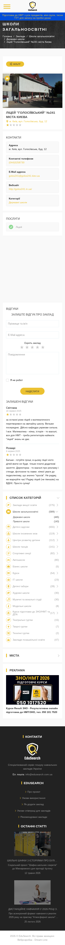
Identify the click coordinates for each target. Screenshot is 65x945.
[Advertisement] (32, 270)
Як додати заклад (34, 804)
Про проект (33, 791)
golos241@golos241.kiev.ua (24, 175)
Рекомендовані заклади (33, 817)
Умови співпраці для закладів (33, 810)
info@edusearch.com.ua (38, 774)
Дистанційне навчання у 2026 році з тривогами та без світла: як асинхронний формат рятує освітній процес (32, 909)
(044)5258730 (16, 162)
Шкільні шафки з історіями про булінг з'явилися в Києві (32, 860)
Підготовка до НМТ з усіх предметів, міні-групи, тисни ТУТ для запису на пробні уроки (32, 16)
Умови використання (33, 798)
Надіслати (32, 391)
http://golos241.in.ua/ (20, 189)
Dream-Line (40, 939)
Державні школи (18, 202)
